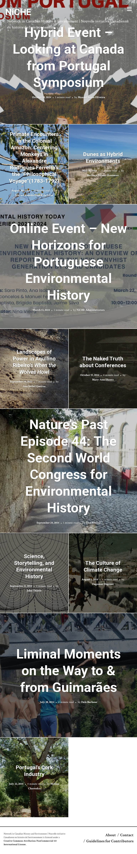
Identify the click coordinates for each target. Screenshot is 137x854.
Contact (126, 835)
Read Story (68, 62)
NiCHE (18, 12)
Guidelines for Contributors (109, 841)
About (110, 835)
